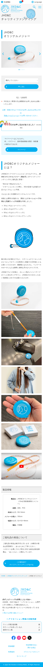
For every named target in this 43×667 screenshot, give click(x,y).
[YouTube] (24, 638)
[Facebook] (14, 638)
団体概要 (11, 646)
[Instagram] (19, 638)
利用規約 (11, 652)
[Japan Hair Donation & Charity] (11, 12)
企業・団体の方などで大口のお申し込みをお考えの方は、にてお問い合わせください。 (21, 113)
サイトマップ (21, 656)
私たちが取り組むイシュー (13, 613)
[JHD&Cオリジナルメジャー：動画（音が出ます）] (21, 466)
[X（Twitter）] (30, 638)
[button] (3, 56)
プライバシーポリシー (32, 652)
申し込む (21, 87)
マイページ (22, 150)
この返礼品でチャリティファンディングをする (22, 563)
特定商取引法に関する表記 (31, 646)
